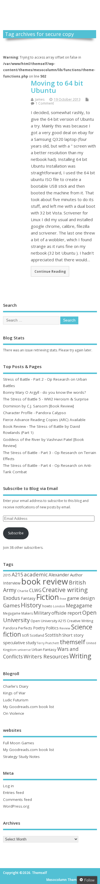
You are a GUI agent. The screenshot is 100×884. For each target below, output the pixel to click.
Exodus (11, 598)
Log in (8, 785)
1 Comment (45, 103)
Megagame (79, 605)
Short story (72, 635)
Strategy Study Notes (21, 756)
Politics (52, 628)
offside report (66, 613)
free (63, 598)
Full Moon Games (18, 742)
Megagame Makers (18, 613)
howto (47, 606)
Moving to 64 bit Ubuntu (57, 86)
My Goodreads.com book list (28, 706)
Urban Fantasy (44, 649)
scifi (25, 635)
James (39, 99)
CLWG (35, 590)
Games (11, 605)
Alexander (59, 575)
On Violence (13, 713)
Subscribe (16, 533)
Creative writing (65, 590)
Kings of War (14, 692)
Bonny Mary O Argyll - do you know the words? (44, 392)
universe (24, 650)
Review (64, 628)
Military (42, 613)
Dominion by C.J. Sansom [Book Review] (38, 406)
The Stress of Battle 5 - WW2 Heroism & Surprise (46, 399)
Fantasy (28, 598)
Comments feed (17, 799)
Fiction (47, 597)
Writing (80, 656)
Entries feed (13, 792)
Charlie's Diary (15, 686)
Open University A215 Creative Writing (62, 620)
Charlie (22, 591)
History (31, 605)
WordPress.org (16, 806)
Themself (50, 9)
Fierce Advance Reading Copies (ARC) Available (44, 419)
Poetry (39, 628)
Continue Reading (50, 271)
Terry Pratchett (48, 643)
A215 (17, 574)
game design (81, 598)
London (59, 606)
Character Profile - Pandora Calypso (34, 412)
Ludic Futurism (15, 699)
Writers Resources (46, 656)
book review (44, 581)
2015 (7, 575)
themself (72, 642)
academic (36, 574)
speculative (14, 642)
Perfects (25, 628)
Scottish (53, 635)
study (31, 642)
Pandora (10, 628)
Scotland (37, 635)
